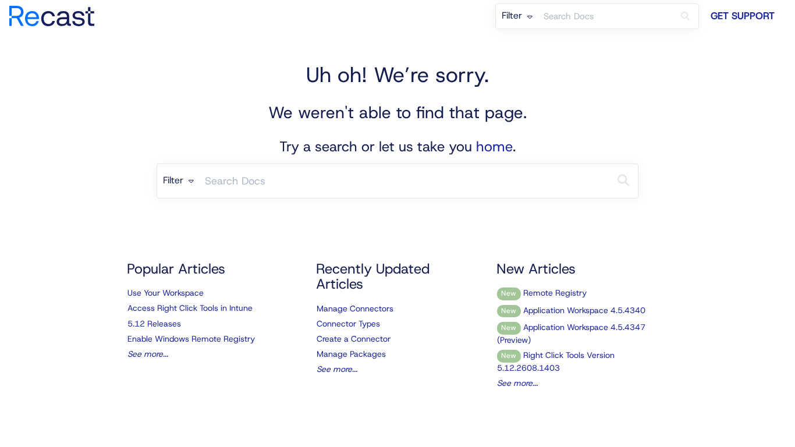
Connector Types (348, 323)
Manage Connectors (355, 308)
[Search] (685, 16)
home (494, 146)
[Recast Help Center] (56, 10)
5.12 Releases (154, 323)
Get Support (743, 15)
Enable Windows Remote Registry (191, 339)
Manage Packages (351, 354)
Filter (513, 15)
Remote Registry (544, 293)
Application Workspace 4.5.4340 (573, 310)
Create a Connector (354, 339)
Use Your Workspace (165, 293)
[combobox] (605, 16)
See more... (147, 354)
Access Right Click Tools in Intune (190, 308)
